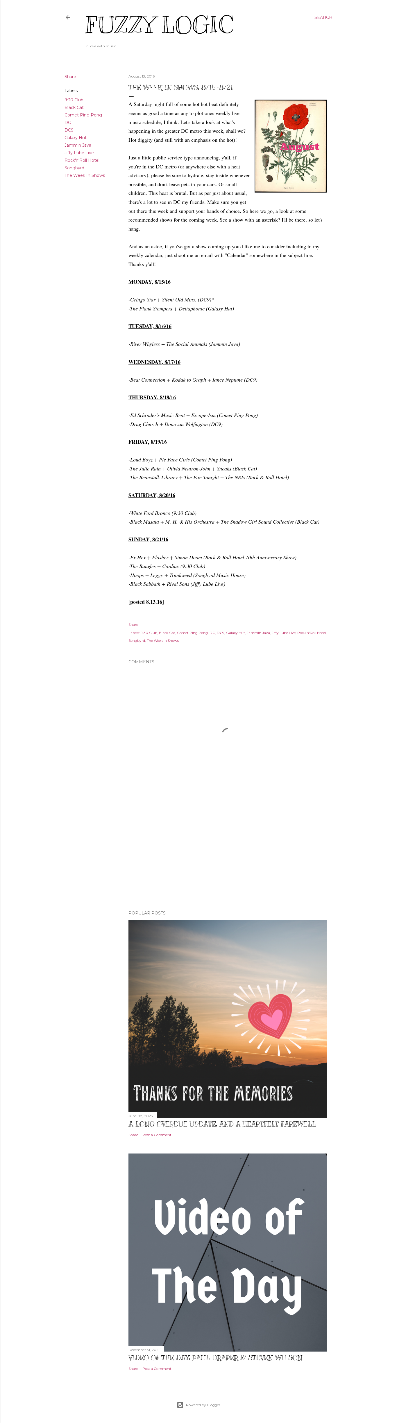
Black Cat (74, 107)
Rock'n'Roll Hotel (82, 160)
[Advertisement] (227, 855)
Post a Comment (156, 1135)
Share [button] (70, 76)
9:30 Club (74, 100)
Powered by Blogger (203, 1405)
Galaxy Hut (76, 137)
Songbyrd (74, 167)
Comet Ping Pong (83, 115)
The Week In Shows (85, 175)
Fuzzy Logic (159, 25)
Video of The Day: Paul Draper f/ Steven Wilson (215, 1357)
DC (68, 122)
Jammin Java (78, 145)
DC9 (69, 130)
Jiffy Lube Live (79, 152)
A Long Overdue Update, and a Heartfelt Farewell (222, 1124)
